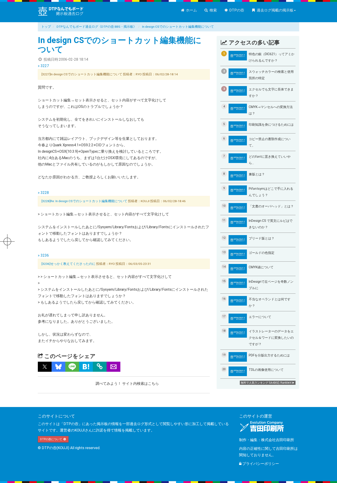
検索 (213, 10)
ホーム (191, 10)
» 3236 (43, 255)
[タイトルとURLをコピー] (100, 367)
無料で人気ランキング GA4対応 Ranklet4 (266, 382)
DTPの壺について (51, 439)
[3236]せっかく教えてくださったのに (68, 264)
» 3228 (43, 192)
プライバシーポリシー (260, 463)
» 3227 (43, 66)
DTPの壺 (236, 10)
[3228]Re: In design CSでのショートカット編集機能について (84, 201)
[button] (45, 367)
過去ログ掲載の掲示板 (274, 10)
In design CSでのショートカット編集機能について (178, 26)
